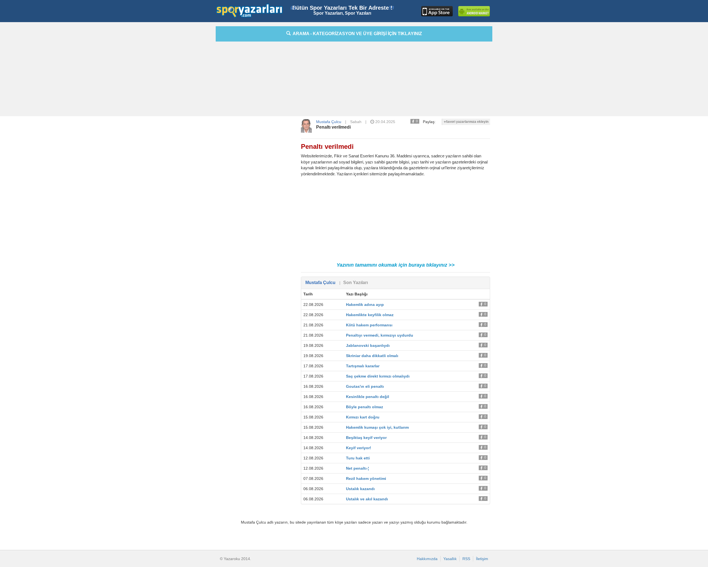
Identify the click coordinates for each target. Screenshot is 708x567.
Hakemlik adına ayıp (365, 304)
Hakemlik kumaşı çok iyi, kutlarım (377, 427)
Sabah (355, 121)
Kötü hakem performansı (369, 325)
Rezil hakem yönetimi (366, 478)
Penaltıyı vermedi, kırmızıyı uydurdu (379, 335)
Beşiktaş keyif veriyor (366, 437)
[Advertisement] (191, 109)
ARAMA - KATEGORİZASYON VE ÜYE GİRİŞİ (356, 33)
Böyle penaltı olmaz (364, 407)
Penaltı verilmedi (333, 127)
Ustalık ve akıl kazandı (367, 499)
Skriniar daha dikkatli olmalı (372, 355)
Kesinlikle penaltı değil (367, 396)
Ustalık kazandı (360, 489)
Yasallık (450, 558)
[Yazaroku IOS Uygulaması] (437, 11)
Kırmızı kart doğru (362, 417)
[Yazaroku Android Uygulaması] (474, 11)
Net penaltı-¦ (357, 468)
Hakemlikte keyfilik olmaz (370, 315)
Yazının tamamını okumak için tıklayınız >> (396, 265)
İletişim (482, 558)
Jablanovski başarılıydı (368, 345)
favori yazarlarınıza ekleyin (467, 122)
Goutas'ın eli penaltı (365, 386)
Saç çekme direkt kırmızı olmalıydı (378, 376)
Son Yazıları (355, 282)
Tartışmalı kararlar (362, 366)
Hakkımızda (427, 558)
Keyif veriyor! (358, 448)
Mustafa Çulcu (328, 121)
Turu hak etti (358, 458)
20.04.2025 (384, 121)
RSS (466, 558)
